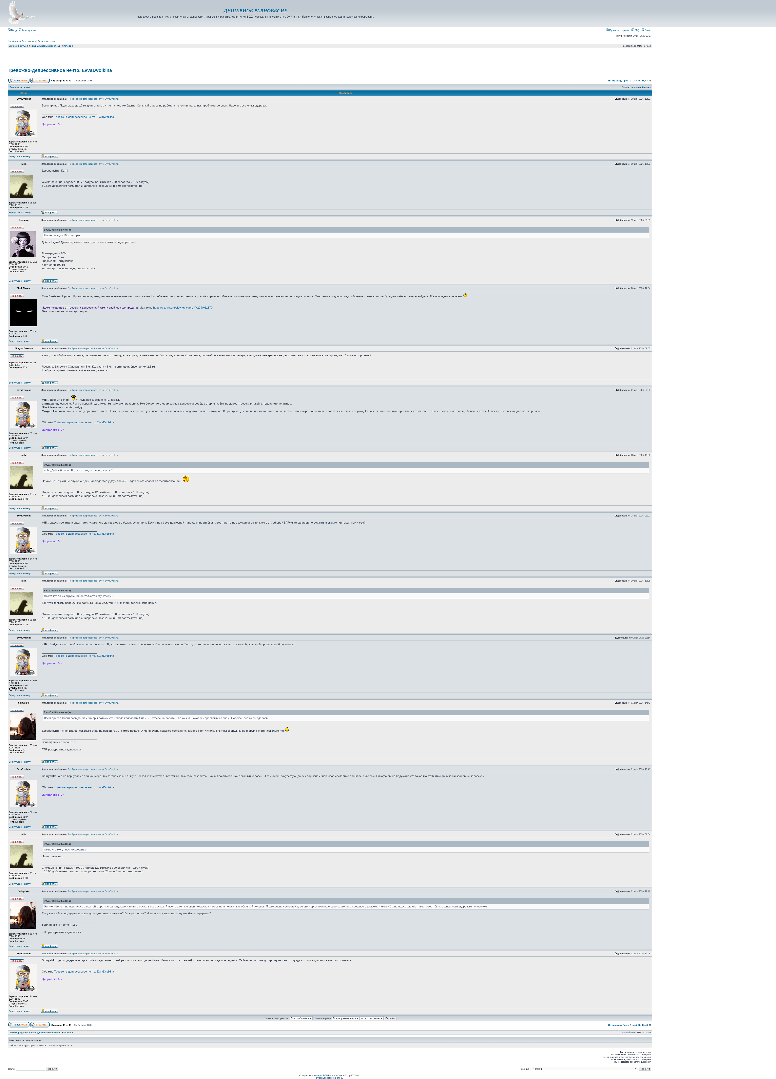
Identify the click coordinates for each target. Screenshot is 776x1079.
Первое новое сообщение (636, 87)
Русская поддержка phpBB (329, 1078)
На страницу (615, 80)
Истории (68, 46)
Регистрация (28, 30)
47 (643, 80)
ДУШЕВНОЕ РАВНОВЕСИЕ (255, 10)
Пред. (626, 80)
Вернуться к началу (20, 156)
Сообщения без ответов (22, 41)
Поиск (648, 30)
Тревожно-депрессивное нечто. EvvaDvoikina (60, 70)
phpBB (322, 1075)
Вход (14, 30)
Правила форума (619, 30)
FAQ (636, 30)
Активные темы (46, 41)
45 (635, 80)
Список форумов (18, 46)
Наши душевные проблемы (46, 46)
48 (646, 80)
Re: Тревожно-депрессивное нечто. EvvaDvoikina (93, 99)
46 (639, 80)
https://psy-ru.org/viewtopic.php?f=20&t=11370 (183, 307)
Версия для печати (19, 87)
